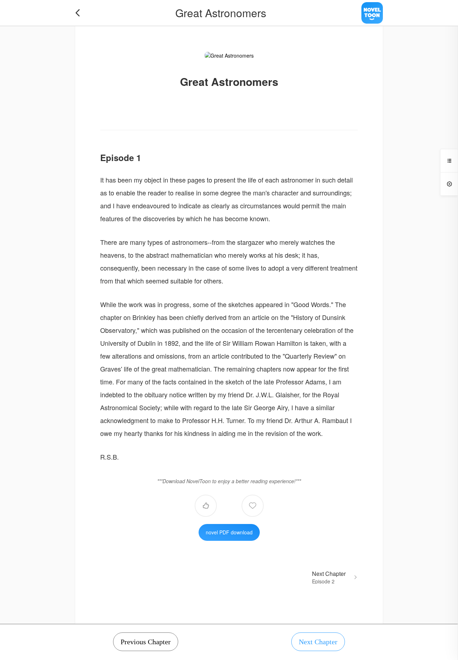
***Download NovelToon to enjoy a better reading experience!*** (229, 481)
